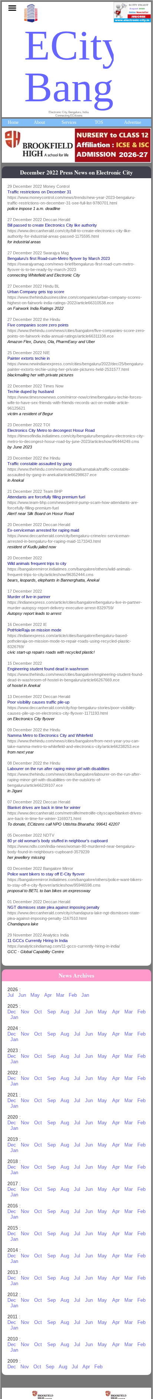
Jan (85, 995)
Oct (38, 1011)
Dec (11, 1011)
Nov (25, 1011)
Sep (51, 1011)
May (35, 995)
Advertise (132, 122)
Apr (48, 995)
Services (69, 122)
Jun (22, 995)
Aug (65, 1011)
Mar (60, 995)
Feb (73, 995)
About (39, 122)
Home (13, 122)
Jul (10, 995)
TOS (99, 122)
